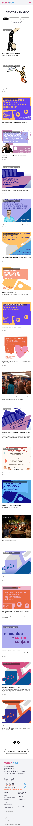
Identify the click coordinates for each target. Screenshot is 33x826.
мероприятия (16, 23)
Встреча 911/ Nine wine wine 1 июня (11, 576)
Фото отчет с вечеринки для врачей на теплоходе (15, 396)
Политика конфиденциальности (13, 815)
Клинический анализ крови (9, 292)
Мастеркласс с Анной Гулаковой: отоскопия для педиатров (14, 156)
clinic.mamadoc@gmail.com (13, 790)
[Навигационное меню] (30, 2)
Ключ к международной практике (11, 53)
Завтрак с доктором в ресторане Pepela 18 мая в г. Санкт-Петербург (15, 612)
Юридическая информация (12, 824)
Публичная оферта (9, 818)
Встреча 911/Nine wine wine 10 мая (11, 687)
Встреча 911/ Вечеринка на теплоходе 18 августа (15, 190)
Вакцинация (7, 802)
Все (5, 19)
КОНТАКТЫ (21, 806)
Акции (5, 795)
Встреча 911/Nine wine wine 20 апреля (12, 725)
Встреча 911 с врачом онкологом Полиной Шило (15, 89)
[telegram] (14, 742)
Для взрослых (8, 804)
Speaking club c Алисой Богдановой (11, 505)
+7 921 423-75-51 (10, 786)
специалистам (14, 19)
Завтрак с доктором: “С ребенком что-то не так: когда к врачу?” (16, 258)
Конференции (22, 802)
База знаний (21, 799)
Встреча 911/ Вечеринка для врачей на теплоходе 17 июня (16, 433)
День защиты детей (7, 472)
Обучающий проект (22, 793)
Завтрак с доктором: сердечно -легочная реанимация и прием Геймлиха (16, 361)
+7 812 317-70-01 (10, 784)
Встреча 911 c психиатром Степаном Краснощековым (16, 224)
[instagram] (18, 742)
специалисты (8, 807)
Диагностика (7, 799)
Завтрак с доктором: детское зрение (11, 327)
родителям (25, 19)
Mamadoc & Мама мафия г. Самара (11, 651)
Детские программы (9, 797)
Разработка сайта (9, 821)
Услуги (6, 793)
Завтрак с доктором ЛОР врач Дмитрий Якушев (14, 122)
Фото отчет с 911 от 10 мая (9, 540)
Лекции (20, 796)
